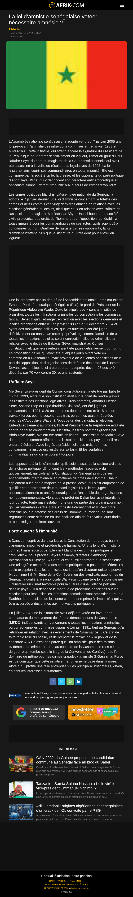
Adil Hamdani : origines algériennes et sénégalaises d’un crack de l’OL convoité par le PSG (79, 808)
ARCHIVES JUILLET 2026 (56, 888)
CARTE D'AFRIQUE (58, 881)
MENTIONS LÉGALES (77, 885)
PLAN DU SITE (77, 881)
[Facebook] (53, 681)
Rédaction (15, 29)
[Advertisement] (66, 126)
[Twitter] (61, 681)
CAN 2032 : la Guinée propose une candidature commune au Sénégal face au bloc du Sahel (75, 760)
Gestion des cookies (79, 888)
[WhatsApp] (70, 681)
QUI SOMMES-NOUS (55, 885)
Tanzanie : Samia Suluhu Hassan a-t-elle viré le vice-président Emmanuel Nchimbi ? (75, 785)
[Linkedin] (78, 681)
